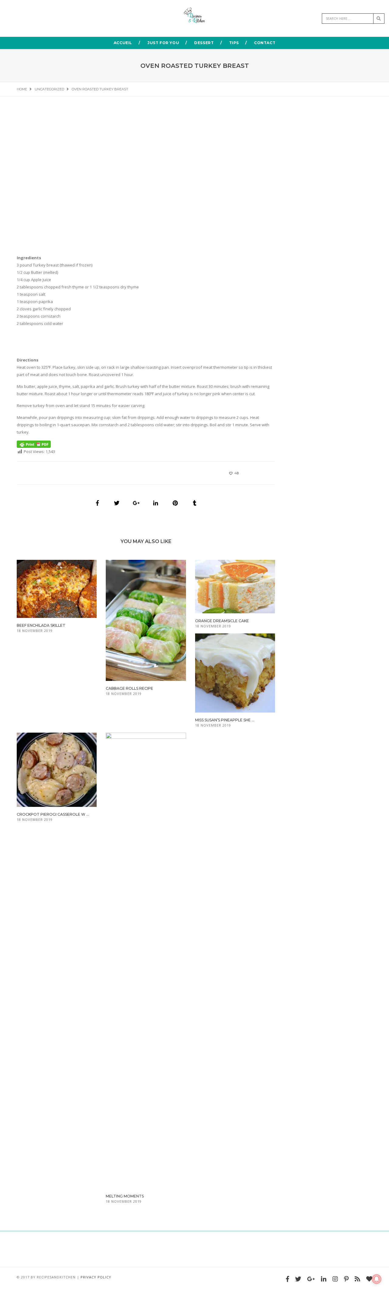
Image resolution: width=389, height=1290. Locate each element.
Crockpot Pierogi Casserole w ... (53, 814)
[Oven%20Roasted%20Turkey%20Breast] (97, 503)
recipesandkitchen (56, 1277)
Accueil (123, 42)
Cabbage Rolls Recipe (129, 688)
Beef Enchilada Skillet (41, 625)
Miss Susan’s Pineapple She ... (224, 720)
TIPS (234, 42)
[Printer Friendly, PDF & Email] (34, 444)
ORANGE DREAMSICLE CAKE (222, 621)
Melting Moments (125, 1196)
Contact (264, 42)
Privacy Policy (96, 1277)
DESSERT (204, 42)
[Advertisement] (146, 193)
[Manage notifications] (376, 1279)
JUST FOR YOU (163, 42)
